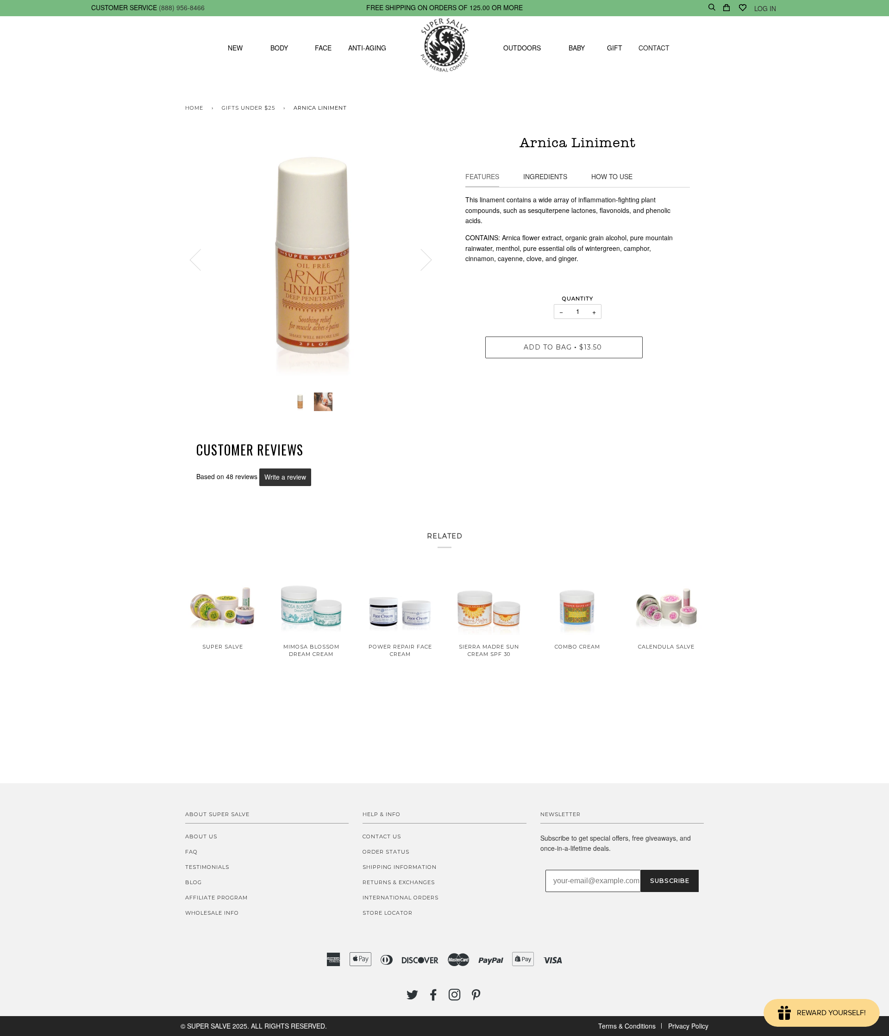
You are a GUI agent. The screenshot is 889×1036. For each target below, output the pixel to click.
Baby (577, 47)
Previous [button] (201, 259)
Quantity (577, 298)
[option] (311, 259)
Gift (614, 47)
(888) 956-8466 (182, 7)
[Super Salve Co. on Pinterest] (476, 997)
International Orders (400, 897)
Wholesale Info (212, 913)
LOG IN (765, 8)
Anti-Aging (367, 47)
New (235, 47)
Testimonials (207, 867)
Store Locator (388, 913)
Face (323, 47)
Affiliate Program (216, 897)
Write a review (285, 476)
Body (279, 47)
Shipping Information (400, 867)
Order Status (386, 852)
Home (194, 108)
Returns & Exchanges (399, 882)
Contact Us (382, 836)
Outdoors (522, 47)
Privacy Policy (688, 1025)
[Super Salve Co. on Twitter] (413, 997)
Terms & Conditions (627, 1025)
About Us (201, 836)
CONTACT (654, 47)
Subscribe (669, 880)
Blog (193, 882)
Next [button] (421, 259)
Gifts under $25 (248, 108)
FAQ (191, 852)
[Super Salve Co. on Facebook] (433, 997)
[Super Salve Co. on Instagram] (455, 997)
